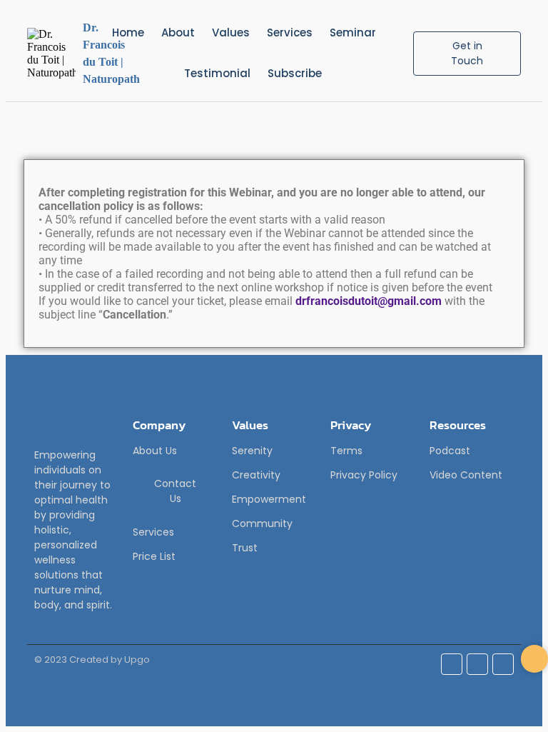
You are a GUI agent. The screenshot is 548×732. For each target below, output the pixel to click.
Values (231, 32)
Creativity (256, 475)
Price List (154, 556)
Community (262, 523)
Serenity (252, 450)
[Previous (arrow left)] (25, 366)
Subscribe (295, 73)
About (178, 32)
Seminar (353, 32)
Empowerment (269, 499)
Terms (346, 450)
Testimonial (217, 73)
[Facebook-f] (451, 664)
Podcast (450, 450)
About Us (155, 450)
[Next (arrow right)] (523, 366)
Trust (245, 548)
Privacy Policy (363, 475)
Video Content (466, 475)
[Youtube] (503, 664)
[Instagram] (477, 664)
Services (290, 32)
